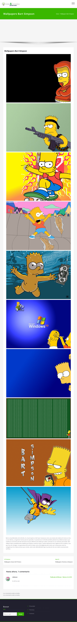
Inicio (57, 14)
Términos (31, 610)
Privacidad (32, 606)
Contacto (31, 613)
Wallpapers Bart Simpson (67, 14)
